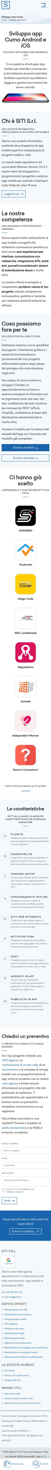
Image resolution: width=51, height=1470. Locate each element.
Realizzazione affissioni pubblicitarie (23, 1357)
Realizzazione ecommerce (17, 1314)
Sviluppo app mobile (15, 1319)
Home (4, 20)
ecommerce (10, 1069)
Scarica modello (24, 447)
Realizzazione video (14, 1338)
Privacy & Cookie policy (16, 1375)
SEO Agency (10, 1060)
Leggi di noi (11, 194)
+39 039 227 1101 (14, 1292)
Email (5, 1158)
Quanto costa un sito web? (18, 1398)
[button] (43, 5)
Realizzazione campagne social (21, 1352)
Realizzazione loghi (14, 1333)
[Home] (6, 5)
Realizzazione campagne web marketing (25, 1347)
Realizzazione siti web (15, 1309)
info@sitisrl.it (15, 1297)
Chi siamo (9, 1370)
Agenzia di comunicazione (18, 1342)
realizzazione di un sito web (20, 1065)
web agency (10, 1083)
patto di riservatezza (15, 1127)
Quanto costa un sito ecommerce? (22, 1403)
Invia (7, 1200)
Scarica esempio (24, 458)
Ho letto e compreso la (20, 1190)
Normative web (12, 1393)
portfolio (26, 791)
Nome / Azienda (10, 1144)
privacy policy (15, 1192)
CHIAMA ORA (17, 1464)
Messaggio (8, 1173)
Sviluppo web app (14, 1328)
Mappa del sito (12, 1380)
